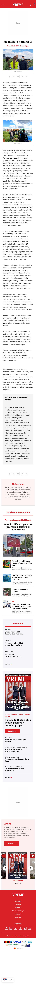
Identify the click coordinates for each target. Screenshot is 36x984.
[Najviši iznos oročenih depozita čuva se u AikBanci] (7, 578)
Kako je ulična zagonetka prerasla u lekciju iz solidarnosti (18, 527)
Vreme (12, 935)
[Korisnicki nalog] (30, 5)
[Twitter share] (13, 76)
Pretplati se (12, 731)
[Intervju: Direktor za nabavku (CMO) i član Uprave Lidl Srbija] (7, 604)
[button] (5, 868)
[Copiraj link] (22, 76)
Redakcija (18, 901)
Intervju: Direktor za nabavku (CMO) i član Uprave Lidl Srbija (21, 606)
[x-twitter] (11, 928)
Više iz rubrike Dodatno (18, 512)
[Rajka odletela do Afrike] (7, 592)
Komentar (18, 623)
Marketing (18, 907)
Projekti (18, 917)
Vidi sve (7, 664)
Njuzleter (18, 914)
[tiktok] (25, 928)
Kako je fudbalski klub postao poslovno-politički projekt (18, 723)
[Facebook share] (9, 76)
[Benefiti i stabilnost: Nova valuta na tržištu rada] (7, 564)
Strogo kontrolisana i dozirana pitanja (14, 750)
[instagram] (20, 928)
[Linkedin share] (26, 76)
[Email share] (18, 76)
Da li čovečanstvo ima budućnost (14, 770)
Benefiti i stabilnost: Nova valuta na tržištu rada (22, 563)
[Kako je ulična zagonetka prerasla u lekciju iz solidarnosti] (18, 545)
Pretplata (18, 904)
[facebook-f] (6, 928)
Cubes (27, 935)
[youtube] (15, 928)
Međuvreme (26, 492)
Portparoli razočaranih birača (13, 655)
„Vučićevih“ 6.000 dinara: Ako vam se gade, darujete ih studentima (13, 633)
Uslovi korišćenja (18, 911)
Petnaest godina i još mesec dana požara (14, 644)
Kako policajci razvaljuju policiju (15, 741)
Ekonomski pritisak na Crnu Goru (17, 760)
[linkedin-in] (29, 928)
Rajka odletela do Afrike (20, 590)
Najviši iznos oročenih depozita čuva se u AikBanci (22, 577)
